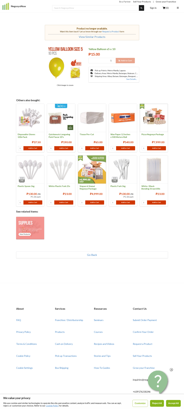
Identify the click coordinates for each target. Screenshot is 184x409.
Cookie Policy (23, 355)
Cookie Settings (24, 367)
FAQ (18, 320)
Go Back (92, 255)
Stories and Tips (102, 355)
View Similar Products (92, 37)
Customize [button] (140, 403)
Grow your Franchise (166, 1)
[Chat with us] (158, 382)
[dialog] (92, 401)
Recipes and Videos (104, 343)
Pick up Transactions (66, 355)
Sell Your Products (142, 1)
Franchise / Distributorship (69, 320)
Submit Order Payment (145, 320)
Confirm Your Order (143, 331)
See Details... (131, 79)
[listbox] (178, 8)
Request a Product (110, 31)
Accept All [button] (173, 403)
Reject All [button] (157, 403)
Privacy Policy (23, 331)
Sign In (153, 7)
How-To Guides (102, 367)
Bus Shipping (61, 367)
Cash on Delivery (64, 343)
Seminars (98, 320)
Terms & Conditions (26, 343)
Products (60, 331)
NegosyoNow (18, 6)
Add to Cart (32, 148)
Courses (98, 331)
